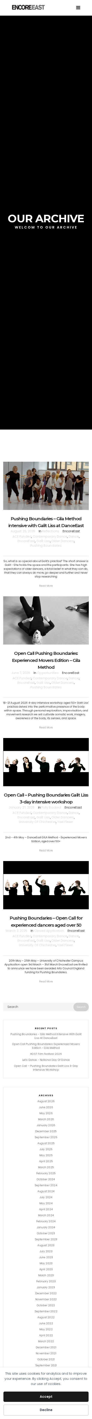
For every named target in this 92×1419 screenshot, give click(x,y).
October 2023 (46, 1233)
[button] (46, 586)
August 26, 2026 (23, 531)
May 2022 (46, 1329)
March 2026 (46, 1119)
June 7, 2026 (20, 673)
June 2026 (46, 1107)
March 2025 (46, 1167)
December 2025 (46, 1131)
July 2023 (46, 1251)
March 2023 (46, 1275)
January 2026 (46, 1125)
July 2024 (46, 1197)
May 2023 (46, 1263)
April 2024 (46, 1209)
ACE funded (22, 536)
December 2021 (46, 1347)
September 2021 (46, 1365)
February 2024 (46, 1221)
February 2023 (46, 1281)
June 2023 (46, 1257)
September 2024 (46, 1185)
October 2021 (46, 1359)
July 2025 (46, 1149)
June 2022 (46, 1323)
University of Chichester (37, 822)
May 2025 (46, 1155)
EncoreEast (26, 541)
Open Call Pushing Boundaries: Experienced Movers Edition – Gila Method (46, 660)
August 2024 (46, 1191)
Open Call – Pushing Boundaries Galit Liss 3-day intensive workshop (46, 1068)
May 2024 (46, 1203)
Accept (46, 1396)
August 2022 (46, 1317)
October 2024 (46, 1179)
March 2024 (46, 1215)
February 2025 (46, 1173)
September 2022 (46, 1311)
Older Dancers (62, 541)
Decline (46, 1410)
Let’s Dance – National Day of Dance (46, 1060)
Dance (74, 536)
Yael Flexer (65, 822)
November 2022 (46, 1299)
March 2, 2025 (16, 931)
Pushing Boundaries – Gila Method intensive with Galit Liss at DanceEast (46, 1036)
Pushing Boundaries (46, 545)
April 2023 (46, 1269)
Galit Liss (43, 541)
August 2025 (46, 1143)
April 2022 (46, 1335)
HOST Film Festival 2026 (46, 1054)
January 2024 (46, 1227)
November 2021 (46, 1353)
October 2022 (46, 1305)
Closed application (49, 931)
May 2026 (46, 1113)
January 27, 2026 (21, 807)
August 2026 (46, 1101)
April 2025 (46, 1161)
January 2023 (46, 1287)
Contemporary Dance (50, 536)
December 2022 (46, 1293)
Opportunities (48, 673)
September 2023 (46, 1239)
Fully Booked (51, 807)
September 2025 (46, 1137)
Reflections (50, 531)
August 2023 (45, 1245)
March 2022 (46, 1341)
